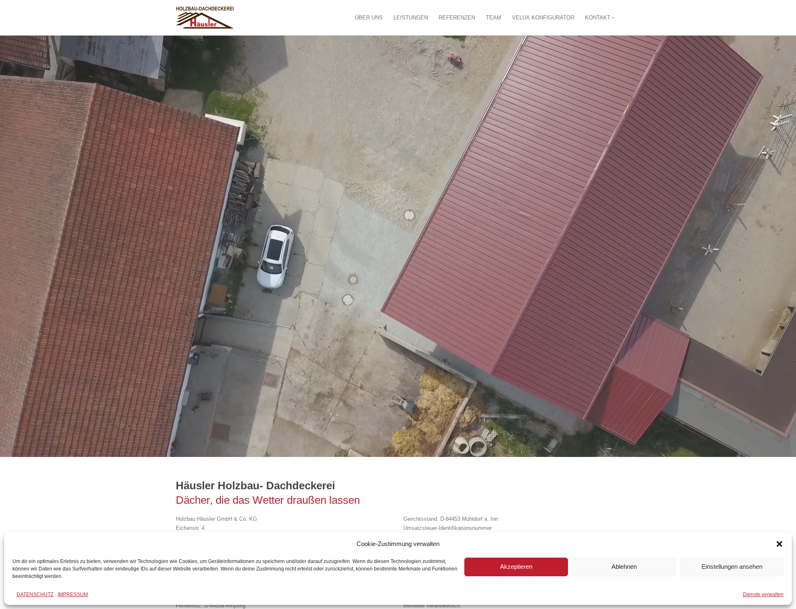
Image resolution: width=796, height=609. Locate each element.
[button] (779, 544)
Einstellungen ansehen (731, 566)
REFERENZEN (457, 18)
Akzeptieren (516, 566)
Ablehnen (624, 566)
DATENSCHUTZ (35, 594)
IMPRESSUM (73, 594)
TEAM (493, 18)
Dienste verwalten (763, 594)
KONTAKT (597, 18)
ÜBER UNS (369, 18)
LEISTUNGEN (410, 18)
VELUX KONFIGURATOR (543, 18)
